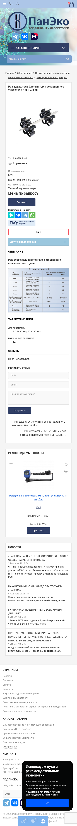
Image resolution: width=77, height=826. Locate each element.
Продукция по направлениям (19, 733)
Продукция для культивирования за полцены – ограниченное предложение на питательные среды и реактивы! (37, 637)
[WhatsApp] (32, 215)
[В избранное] (17, 158)
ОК (47, 803)
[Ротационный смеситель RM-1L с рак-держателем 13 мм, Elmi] (38, 474)
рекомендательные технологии (42, 795)
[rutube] (34, 36)
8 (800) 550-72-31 (12, 759)
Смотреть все (10, 746)
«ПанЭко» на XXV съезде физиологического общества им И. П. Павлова (38, 558)
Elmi (38, 507)
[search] (67, 59)
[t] (15, 36)
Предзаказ (22, 202)
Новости (14, 547)
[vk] (24, 36)
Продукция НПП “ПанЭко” (17, 729)
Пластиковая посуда (14, 742)
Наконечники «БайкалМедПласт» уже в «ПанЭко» (35, 588)
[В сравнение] (17, 163)
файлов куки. (49, 788)
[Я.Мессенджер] (11, 215)
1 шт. (38, 232)
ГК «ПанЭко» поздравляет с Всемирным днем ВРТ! (35, 611)
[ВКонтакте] (18, 215)
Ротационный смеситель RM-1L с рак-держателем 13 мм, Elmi (38, 497)
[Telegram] (25, 215)
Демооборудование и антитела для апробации (28, 724)
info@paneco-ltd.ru (12, 764)
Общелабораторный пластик (18, 737)
